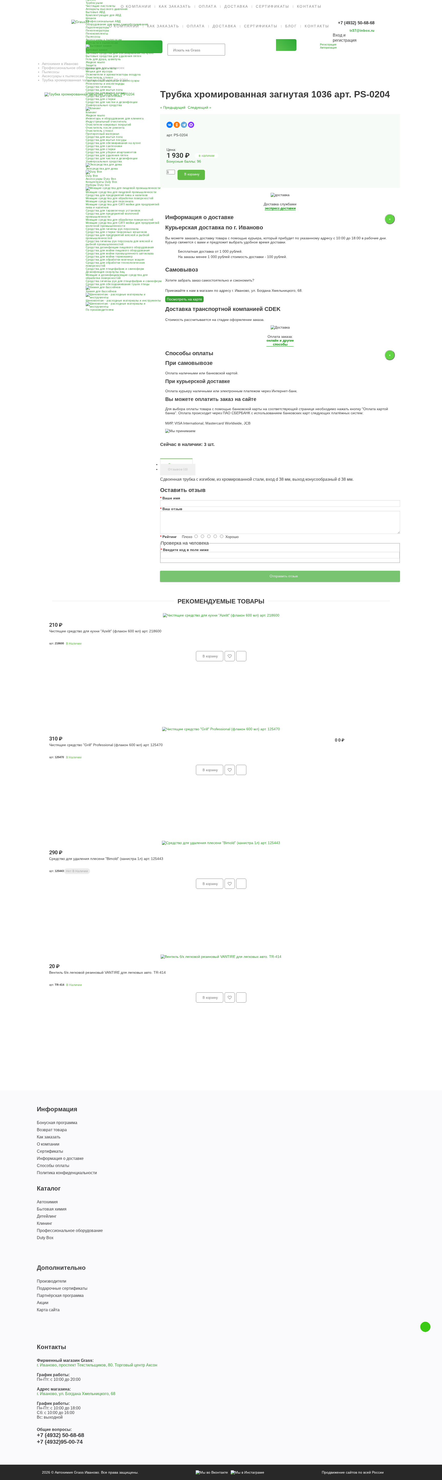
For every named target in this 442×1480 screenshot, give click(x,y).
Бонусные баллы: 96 (184, 161)
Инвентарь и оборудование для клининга (115, 118)
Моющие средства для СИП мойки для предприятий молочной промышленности (122, 224)
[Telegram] (184, 125)
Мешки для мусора (99, 71)
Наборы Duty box (98, 184)
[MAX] (191, 125)
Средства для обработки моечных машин (115, 259)
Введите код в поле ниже (186, 550)
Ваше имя (171, 498)
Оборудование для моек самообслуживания (117, 24)
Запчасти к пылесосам (102, 42)
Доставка (236, 6)
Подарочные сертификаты (62, 1288)
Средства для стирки (101, 98)
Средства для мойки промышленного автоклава (120, 253)
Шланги (91, 18)
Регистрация (328, 44)
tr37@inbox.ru (362, 30)
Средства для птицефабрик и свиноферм (115, 268)
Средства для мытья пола (104, 89)
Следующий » (199, 107)
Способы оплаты (53, 1165)
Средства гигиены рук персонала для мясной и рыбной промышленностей (119, 243)
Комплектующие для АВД (103, 15)
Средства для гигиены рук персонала (112, 228)
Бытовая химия (52, 1209)
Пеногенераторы (97, 30)
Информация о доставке (60, 1158)
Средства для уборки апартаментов (111, 152)
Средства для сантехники (104, 95)
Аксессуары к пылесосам (104, 39)
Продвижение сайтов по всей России (353, 1472)
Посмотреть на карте (184, 299)
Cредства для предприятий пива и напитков (117, 195)
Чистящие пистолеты (101, 5)
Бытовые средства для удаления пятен (113, 56)
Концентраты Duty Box (101, 181)
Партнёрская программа (60, 1295)
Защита (91, 65)
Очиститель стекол (99, 77)
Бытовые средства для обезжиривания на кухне (120, 52)
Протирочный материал (102, 133)
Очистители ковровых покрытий (108, 124)
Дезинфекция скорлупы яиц (105, 271)
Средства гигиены (98, 86)
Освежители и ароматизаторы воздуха (113, 74)
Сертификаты (272, 6)
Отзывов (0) (178, 470)
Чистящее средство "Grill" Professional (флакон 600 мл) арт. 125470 (106, 745)
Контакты (309, 6)
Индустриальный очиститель (106, 121)
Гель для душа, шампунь (103, 59)
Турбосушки (94, 2)
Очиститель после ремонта (105, 127)
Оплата (208, 6)
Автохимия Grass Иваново (77, 1472)
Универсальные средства (104, 105)
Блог (291, 26)
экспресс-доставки (280, 208)
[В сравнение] (218, 175)
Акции (42, 1302)
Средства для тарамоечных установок (113, 210)
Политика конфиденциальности (67, 1173)
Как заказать (175, 6)
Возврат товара (52, 1130)
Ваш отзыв (172, 509)
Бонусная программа (57, 1122)
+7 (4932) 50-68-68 (356, 23)
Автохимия (47, 1202)
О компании (48, 1144)
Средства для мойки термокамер (109, 256)
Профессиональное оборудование (70, 1230)
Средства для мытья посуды (106, 92)
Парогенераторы (97, 27)
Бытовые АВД (95, 12)
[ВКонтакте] (170, 125)
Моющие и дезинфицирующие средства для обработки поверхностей (117, 276)
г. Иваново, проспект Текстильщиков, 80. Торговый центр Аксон (97, 1365)
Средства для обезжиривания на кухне (113, 142)
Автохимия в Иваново (60, 64)
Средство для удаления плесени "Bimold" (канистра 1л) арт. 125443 (106, 859)
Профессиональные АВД (103, 21)
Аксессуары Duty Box (101, 178)
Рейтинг (169, 537)
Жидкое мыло (95, 62)
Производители (51, 1281)
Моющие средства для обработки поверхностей (119, 198)
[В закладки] (210, 175)
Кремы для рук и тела (101, 68)
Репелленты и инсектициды (105, 83)
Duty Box (45, 1238)
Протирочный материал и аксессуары (113, 80)
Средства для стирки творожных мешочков (116, 231)
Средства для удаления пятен (107, 155)
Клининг (44, 1223)
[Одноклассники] (177, 125)
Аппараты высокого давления (107, 8)
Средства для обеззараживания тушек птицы (118, 284)
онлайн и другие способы (280, 342)
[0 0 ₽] (326, 54)
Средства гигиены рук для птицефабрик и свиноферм (124, 281)
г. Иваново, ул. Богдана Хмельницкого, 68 (76, 1394)
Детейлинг (47, 1216)
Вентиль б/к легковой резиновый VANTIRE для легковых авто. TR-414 (107, 972)
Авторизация (328, 47)
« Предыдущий (172, 107)
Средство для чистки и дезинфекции (112, 102)
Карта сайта (48, 1310)
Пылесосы (93, 36)
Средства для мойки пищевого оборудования (118, 250)
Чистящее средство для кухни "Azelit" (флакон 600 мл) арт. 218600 (105, 631)
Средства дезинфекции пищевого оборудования (120, 247)
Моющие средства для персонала (110, 201)
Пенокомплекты (97, 33)
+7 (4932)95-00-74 (60, 1442)
